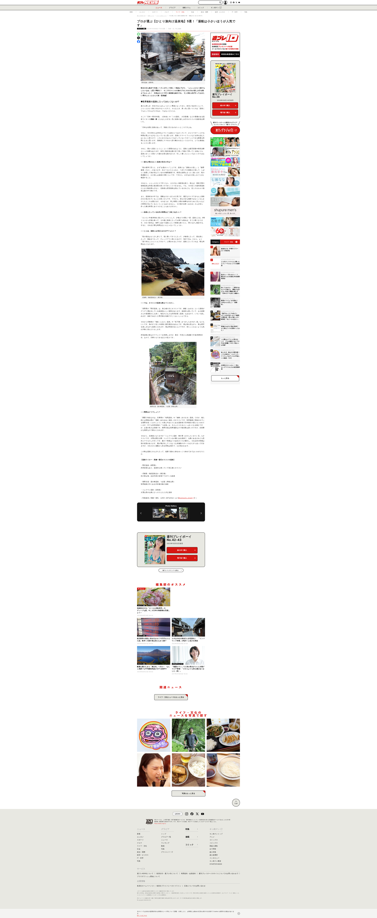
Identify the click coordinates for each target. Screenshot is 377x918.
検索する (220, 2)
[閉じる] (239, 913)
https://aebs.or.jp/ (160, 823)
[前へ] (140, 513)
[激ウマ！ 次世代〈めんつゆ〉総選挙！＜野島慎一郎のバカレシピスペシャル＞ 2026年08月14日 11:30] (223, 770)
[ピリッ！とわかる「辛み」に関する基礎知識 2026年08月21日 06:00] (153, 770)
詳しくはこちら (142, 915)
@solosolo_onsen (185, 498)
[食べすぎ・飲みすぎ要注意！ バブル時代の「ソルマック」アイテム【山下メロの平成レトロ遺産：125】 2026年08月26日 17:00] (153, 735)
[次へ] (201, 513)
